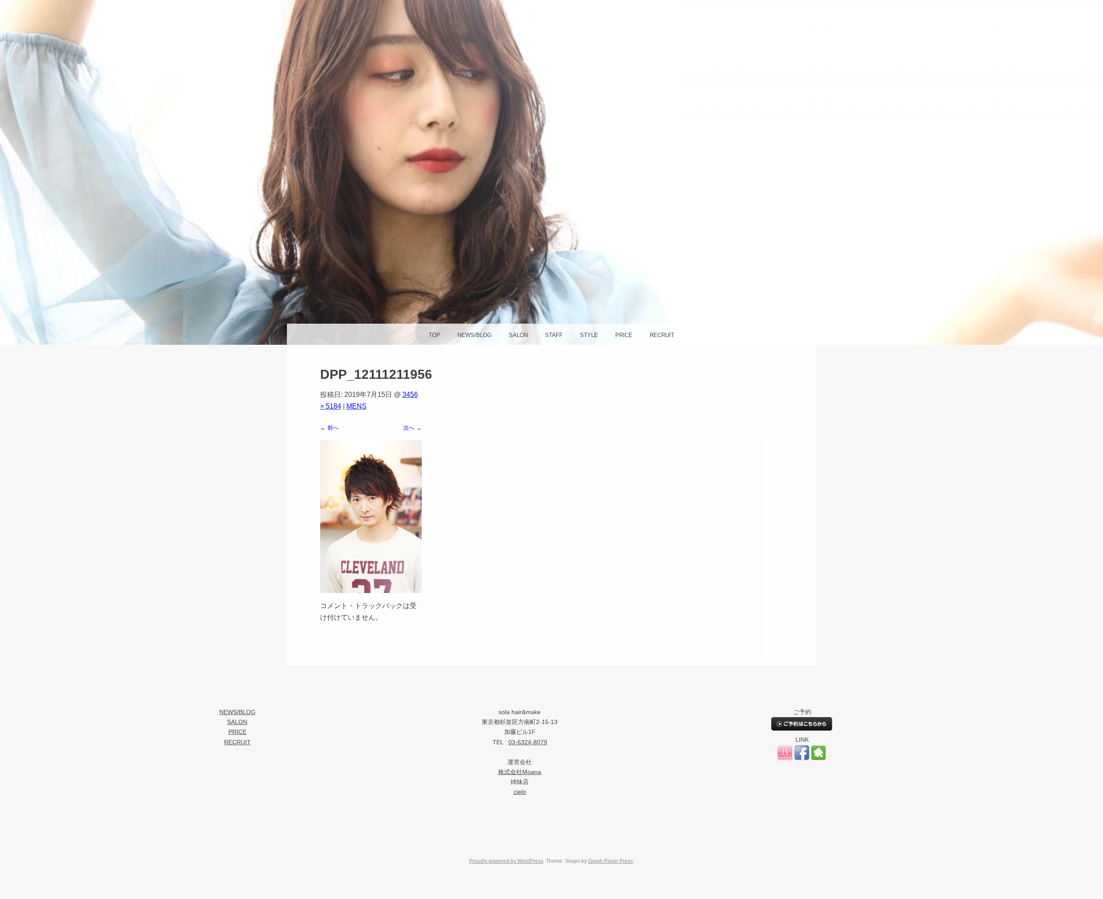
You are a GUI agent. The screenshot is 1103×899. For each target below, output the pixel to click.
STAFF (554, 335)
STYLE (589, 335)
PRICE (624, 335)
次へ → (412, 428)
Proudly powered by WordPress (506, 861)
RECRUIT (662, 335)
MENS (356, 406)
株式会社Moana (519, 772)
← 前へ (329, 428)
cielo (520, 792)
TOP (434, 335)
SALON (518, 335)
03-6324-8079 (527, 742)
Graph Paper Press (610, 861)
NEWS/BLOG (475, 335)
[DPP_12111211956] (371, 590)
